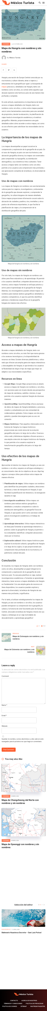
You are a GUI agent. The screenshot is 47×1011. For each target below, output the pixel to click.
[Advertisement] (23, 875)
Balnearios (6, 929)
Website (4, 726)
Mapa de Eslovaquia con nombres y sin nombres (28, 637)
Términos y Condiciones (13, 1003)
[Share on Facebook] (3, 70)
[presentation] (38, 904)
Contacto (14, 1000)
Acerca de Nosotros (29, 1000)
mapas (4, 87)
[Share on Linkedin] (14, 70)
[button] (40, 904)
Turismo (6, 44)
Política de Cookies (9, 1006)
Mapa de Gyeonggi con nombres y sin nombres (20, 846)
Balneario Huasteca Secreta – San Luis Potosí (21, 932)
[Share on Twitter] (9, 70)
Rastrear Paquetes (37, 1006)
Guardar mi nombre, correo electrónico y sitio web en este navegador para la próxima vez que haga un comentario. (23, 740)
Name (4, 705)
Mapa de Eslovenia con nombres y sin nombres (19, 650)
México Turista (14, 58)
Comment (5, 676)
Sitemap (24, 1006)
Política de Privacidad (34, 1003)
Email (4, 716)
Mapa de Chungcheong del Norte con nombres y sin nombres (20, 801)
